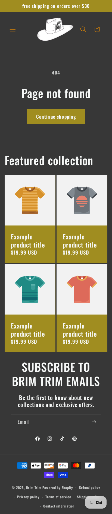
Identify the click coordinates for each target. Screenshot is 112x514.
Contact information (58, 506)
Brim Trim (33, 487)
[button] (13, 29)
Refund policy (89, 487)
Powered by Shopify (57, 487)
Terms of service (58, 496)
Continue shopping (56, 116)
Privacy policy (28, 496)
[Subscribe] (94, 422)
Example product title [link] (28, 241)
